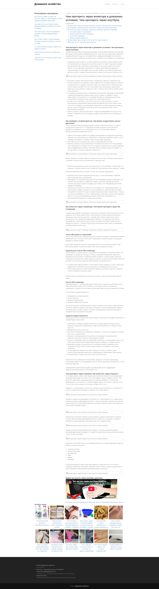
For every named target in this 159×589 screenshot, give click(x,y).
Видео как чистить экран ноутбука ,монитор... (82, 42)
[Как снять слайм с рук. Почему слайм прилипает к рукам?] (72, 543)
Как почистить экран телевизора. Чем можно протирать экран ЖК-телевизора (92, 30)
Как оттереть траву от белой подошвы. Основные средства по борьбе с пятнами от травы (47, 41)
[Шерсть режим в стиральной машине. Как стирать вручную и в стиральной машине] (42, 543)
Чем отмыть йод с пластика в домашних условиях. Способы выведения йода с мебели (47, 34)
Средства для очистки (117, 502)
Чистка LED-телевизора (77, 36)
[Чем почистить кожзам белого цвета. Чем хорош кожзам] (57, 519)
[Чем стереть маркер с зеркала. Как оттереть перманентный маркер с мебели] (101, 543)
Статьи (122, 4)
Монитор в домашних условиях (83, 502)
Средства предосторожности (79, 38)
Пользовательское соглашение (53, 569)
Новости (115, 4)
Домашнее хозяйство (47, 4)
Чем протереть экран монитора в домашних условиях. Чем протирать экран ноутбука (95, 26)
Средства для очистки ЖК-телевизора (81, 34)
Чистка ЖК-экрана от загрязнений (80, 32)
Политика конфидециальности (46, 571)
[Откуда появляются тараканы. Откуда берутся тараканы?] (116, 543)
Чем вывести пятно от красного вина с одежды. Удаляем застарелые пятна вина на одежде (47, 26)
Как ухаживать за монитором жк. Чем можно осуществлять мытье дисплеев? (92, 28)
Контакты (39, 569)
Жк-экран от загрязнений (101, 502)
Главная (107, 4)
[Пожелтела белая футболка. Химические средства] (42, 519)
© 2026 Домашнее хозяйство (45, 565)
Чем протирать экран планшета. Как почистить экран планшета (88, 40)
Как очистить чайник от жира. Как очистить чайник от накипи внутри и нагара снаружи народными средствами (48, 19)
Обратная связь (41, 575)
